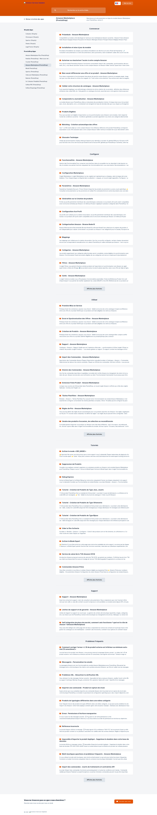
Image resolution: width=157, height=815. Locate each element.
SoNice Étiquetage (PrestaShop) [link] (35, 88)
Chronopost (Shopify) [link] (32, 37)
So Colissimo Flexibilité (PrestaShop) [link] (36, 81)
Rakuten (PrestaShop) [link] (32, 78)
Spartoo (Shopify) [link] (31, 40)
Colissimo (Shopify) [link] (31, 34)
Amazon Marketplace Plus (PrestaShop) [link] (37, 55)
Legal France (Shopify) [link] (32, 47)
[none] (34, 3)
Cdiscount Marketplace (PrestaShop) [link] (37, 75)
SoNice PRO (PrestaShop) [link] (33, 84)
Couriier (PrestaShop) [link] (32, 62)
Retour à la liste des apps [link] (35, 19)
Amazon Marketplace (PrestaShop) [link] (37, 65)
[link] (94, 37)
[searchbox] (78, 10)
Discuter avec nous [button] (125, 801)
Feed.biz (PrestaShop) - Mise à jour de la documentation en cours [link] (38, 58)
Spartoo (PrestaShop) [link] (32, 71)
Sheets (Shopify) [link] (31, 43)
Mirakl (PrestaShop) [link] (31, 68)
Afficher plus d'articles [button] (94, 288)
